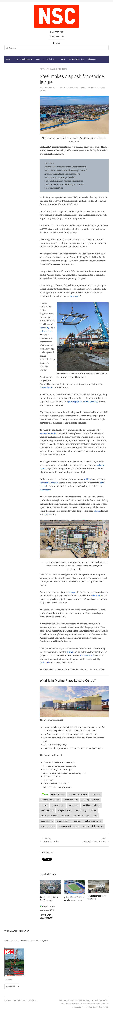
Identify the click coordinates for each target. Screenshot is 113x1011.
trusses (97, 511)
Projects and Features (23, 59)
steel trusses (47, 821)
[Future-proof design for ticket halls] (98, 886)
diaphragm (95, 794)
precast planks (75, 401)
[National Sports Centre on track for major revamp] (74, 887)
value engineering (93, 821)
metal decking (91, 401)
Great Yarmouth (70, 799)
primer (70, 652)
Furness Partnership (50, 799)
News (38, 59)
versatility (44, 327)
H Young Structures (90, 799)
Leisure (44, 805)
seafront (65, 815)
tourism (77, 821)
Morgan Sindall (64, 810)
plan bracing (80, 810)
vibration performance (69, 826)
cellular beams (57, 794)
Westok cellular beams (93, 826)
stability (87, 479)
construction (46, 387)
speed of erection (81, 815)
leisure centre (86, 655)
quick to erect (46, 331)
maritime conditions (91, 805)
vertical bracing (48, 826)
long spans (75, 296)
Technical (50, 59)
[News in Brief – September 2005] (50, 908)
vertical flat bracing (49, 482)
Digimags (92, 59)
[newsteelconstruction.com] (56, 16)
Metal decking (47, 810)
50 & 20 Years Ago (76, 59)
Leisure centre (58, 805)
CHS (47, 514)
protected (44, 662)
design (72, 592)
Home (8, 59)
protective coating (49, 815)
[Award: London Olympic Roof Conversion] (50, 887)
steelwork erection (48, 433)
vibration (96, 595)
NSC (63, 87)
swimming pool (63, 821)
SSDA (63, 59)
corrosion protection (78, 794)
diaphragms (45, 490)
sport (95, 815)
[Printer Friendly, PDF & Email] (45, 794)
